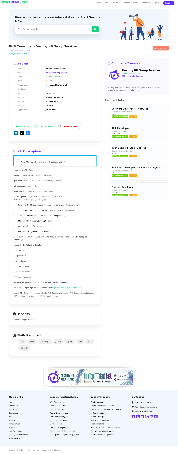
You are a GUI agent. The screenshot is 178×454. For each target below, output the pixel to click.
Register (168, 3)
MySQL (70, 341)
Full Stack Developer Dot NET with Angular (136, 167)
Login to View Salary (19, 53)
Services (126, 3)
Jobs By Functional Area (18, 435)
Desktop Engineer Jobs (59, 416)
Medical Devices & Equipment (102, 435)
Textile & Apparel (97, 402)
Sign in (156, 3)
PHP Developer (120, 128)
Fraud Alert (13, 427)
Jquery (58, 341)
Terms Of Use (14, 424)
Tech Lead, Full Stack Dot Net (129, 148)
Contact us (145, 3)
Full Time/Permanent (120, 117)
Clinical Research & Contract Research (106, 409)
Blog (135, 3)
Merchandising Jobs (57, 409)
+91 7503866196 (143, 411)
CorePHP (24, 348)
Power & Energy (97, 416)
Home (98, 3)
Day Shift (132, 117)
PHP (80, 341)
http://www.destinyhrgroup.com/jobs (66, 287)
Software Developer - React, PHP (130, 108)
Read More (139, 90)
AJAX (90, 341)
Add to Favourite (47, 126)
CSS (22, 341)
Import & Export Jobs (58, 420)
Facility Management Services (102, 405)
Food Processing (97, 424)
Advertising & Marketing (100, 420)
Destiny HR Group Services (57, 72)
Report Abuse (72, 126)
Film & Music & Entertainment (102, 431)
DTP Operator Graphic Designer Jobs (64, 435)
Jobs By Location (15, 431)
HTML (32, 341)
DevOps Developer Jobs (59, 427)
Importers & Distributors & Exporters (105, 427)
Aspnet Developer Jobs (59, 413)
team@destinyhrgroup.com (146, 407)
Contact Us (13, 405)
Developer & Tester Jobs (59, 405)
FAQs (11, 416)
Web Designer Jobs (57, 402)
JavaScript (45, 341)
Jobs (106, 3)
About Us (115, 3)
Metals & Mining (97, 413)
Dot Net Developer (122, 187)
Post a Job (13, 409)
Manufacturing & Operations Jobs (63, 431)
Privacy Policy (14, 438)
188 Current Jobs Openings (132, 76)
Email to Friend (24, 126)
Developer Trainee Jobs (59, 424)
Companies (13, 413)
